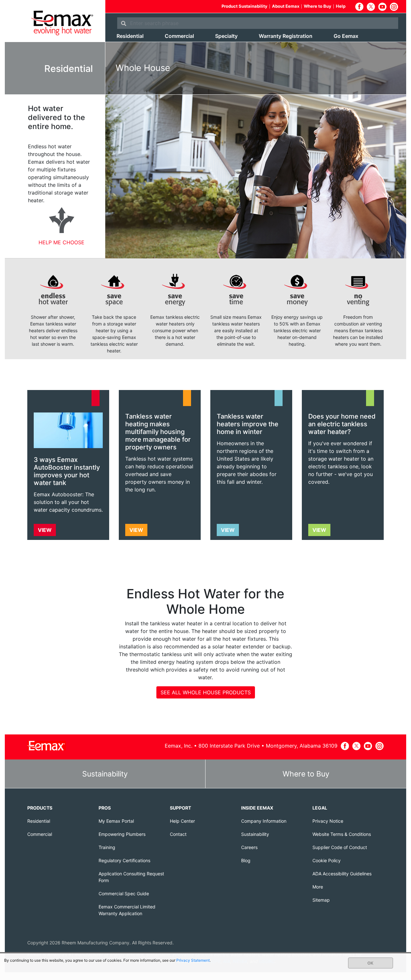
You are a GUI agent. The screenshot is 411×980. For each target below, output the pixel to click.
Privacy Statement (193, 960)
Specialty (226, 36)
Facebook (359, 7)
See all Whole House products (206, 692)
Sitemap (321, 900)
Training (107, 847)
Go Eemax (346, 36)
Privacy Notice (327, 821)
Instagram (394, 7)
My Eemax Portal (116, 821)
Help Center (182, 821)
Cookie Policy (326, 860)
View (45, 530)
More (317, 886)
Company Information (263, 821)
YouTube (382, 7)
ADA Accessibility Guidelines (342, 873)
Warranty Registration (285, 36)
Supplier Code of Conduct (339, 847)
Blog (245, 860)
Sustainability (105, 773)
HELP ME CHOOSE (61, 242)
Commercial (179, 36)
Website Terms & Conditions (341, 834)
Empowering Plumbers (122, 834)
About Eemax (285, 6)
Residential (130, 36)
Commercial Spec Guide (124, 893)
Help (340, 6)
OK (370, 963)
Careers (249, 847)
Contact (178, 834)
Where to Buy (317, 6)
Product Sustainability (244, 6)
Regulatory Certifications (124, 860)
